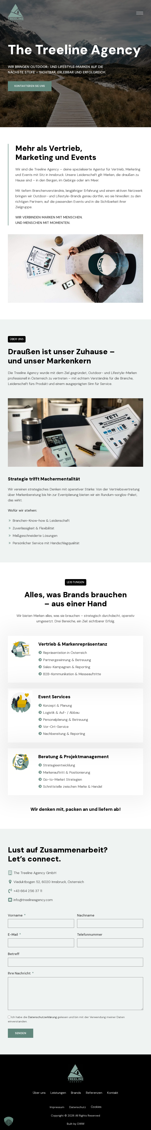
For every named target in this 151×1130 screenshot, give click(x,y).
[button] (139, 13)
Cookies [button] (96, 1107)
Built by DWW (75, 1123)
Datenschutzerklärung (42, 1017)
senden (20, 1033)
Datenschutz (77, 1107)
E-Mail (13, 934)
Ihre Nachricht (19, 973)
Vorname (15, 915)
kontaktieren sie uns (29, 86)
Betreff (13, 954)
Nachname (85, 915)
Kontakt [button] (112, 1093)
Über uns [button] (39, 1093)
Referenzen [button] (94, 1093)
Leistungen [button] (58, 1093)
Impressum (57, 1107)
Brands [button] (76, 1093)
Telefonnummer (89, 934)
